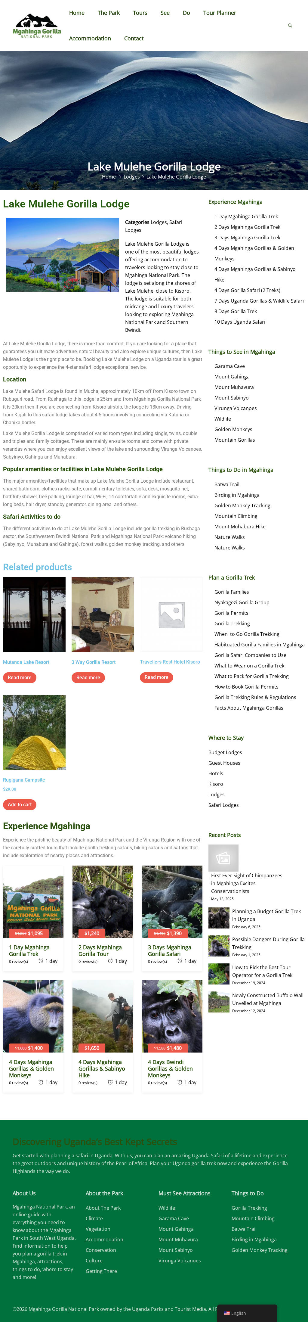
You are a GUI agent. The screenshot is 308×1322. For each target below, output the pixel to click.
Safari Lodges (223, 805)
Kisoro (215, 784)
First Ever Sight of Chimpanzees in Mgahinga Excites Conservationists (246, 883)
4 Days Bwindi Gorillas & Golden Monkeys (170, 1068)
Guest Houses (224, 763)
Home (77, 12)
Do (186, 12)
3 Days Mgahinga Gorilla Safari (169, 950)
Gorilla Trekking (232, 623)
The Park (109, 12)
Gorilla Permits (231, 613)
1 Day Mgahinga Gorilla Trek (29, 950)
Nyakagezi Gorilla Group (242, 602)
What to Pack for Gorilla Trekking (251, 676)
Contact (133, 38)
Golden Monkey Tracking (242, 505)
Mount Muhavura (234, 387)
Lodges (159, 222)
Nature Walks (229, 537)
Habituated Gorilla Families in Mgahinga (259, 644)
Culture (94, 1260)
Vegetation (98, 1229)
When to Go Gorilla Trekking (246, 634)
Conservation (101, 1250)
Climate (94, 1218)
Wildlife (222, 418)
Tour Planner (219, 12)
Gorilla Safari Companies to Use (250, 655)
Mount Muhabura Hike (240, 526)
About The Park (103, 1208)
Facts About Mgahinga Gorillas (248, 708)
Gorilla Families (231, 592)
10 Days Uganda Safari (239, 322)
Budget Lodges (225, 752)
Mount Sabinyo (231, 397)
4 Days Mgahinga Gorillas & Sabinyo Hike (102, 1068)
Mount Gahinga (232, 376)
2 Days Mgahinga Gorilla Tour (100, 950)
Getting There (101, 1271)
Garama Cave (229, 366)
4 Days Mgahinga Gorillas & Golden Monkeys (31, 1068)
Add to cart (20, 804)
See (165, 12)
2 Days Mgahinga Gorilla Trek (247, 227)
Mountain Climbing (235, 516)
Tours (140, 12)
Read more (20, 677)
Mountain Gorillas (234, 440)
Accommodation (90, 38)
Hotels (215, 773)
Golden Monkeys (233, 429)
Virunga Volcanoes (235, 408)
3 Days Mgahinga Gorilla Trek (247, 237)
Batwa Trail (226, 484)
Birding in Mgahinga (237, 495)
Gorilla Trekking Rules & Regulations (255, 697)
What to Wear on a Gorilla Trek (249, 665)
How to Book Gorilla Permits (246, 686)
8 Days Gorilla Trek (235, 311)
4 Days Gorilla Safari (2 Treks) (247, 290)
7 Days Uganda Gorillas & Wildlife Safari (259, 300)
